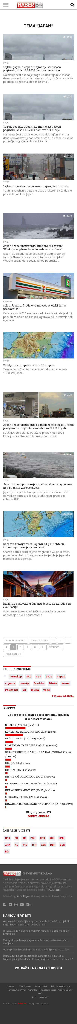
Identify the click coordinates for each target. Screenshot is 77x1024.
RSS (33, 997)
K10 (24, 844)
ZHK (7, 844)
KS (16, 844)
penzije (24, 683)
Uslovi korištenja (60, 986)
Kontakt (44, 997)
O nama (11, 986)
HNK (61, 838)
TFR (34, 844)
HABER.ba (53, 890)
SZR (43, 844)
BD (7, 851)
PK (16, 838)
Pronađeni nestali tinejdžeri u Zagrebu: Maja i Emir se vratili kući (40, 992)
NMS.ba (22, 1003)
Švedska (39, 683)
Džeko (53, 683)
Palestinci (11, 690)
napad (61, 676)
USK (7, 838)
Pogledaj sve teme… (63, 696)
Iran (38, 676)
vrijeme (10, 683)
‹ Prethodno (39, 640)
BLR (62, 844)
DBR (52, 844)
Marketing (25, 986)
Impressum (41, 986)
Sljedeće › (55, 647)
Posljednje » (13, 654)
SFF (24, 690)
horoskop (16, 676)
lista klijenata (25, 896)
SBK (52, 838)
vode (46, 690)
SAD (28, 676)
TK (24, 838)
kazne (65, 683)
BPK (42, 838)
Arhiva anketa (38, 816)
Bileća (35, 690)
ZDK (33, 838)
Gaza (49, 676)
